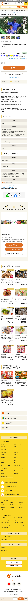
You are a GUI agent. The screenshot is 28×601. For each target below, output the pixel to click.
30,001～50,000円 (18, 520)
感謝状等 (16, 473)
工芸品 (2, 473)
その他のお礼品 (4, 476)
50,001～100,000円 (5, 522)
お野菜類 (13, 12)
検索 (18, 7)
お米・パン (3, 446)
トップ (2, 10)
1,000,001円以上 (4, 527)
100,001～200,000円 (18, 522)
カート (22, 4)
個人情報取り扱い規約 (16, 589)
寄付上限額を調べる (5, 539)
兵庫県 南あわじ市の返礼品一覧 (7, 187)
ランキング (7, 10)
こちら (19, 56)
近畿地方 (9, 185)
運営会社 (22, 591)
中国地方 (3, 507)
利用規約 (7, 589)
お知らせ (3, 552)
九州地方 (21, 507)
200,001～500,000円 (5, 525)
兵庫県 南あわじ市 (6, 41)
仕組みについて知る (14, 58)
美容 (2, 470)
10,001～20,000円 (18, 517)
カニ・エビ (16, 449)
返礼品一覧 (13, 10)
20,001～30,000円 (5, 520)
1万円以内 (3, 517)
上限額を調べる (24, 58)
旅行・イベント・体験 (5, 465)
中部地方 (12, 504)
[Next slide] (27, 10)
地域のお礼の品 (17, 465)
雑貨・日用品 (4, 468)
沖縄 (2, 509)
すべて (2, 444)
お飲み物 (3, 457)
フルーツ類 (3, 449)
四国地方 (12, 507)
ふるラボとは (4, 547)
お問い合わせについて (14, 77)
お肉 (15, 446)
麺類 (15, 460)
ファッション (16, 470)
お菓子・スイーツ (17, 457)
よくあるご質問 (4, 550)
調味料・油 (3, 462)
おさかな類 (3, 452)
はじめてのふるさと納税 (6, 536)
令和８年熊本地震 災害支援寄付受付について (14, 0)
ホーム (2, 12)
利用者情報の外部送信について (11, 591)
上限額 (16, 4)
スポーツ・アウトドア (18, 468)
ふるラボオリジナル (18, 444)
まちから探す (3, 185)
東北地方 (21, 502)
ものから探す (7, 12)
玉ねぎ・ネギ (19, 12)
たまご (2, 454)
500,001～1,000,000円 (19, 525)
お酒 (15, 454)
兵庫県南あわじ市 (16, 185)
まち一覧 (18, 10)
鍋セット (16, 462)
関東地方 (3, 504)
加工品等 (3, 460)
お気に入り (18, 4)
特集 (22, 10)
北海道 (11, 502)
